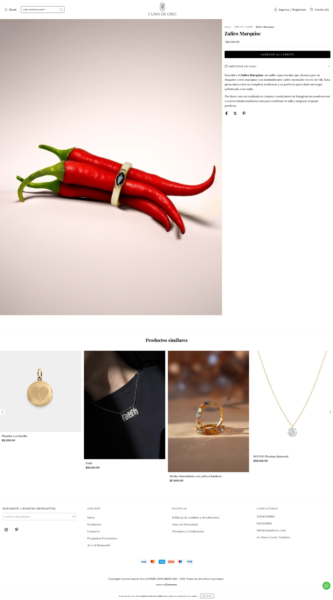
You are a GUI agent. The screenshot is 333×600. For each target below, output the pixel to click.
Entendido (207, 596)
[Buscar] (61, 9)
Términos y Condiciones (188, 531)
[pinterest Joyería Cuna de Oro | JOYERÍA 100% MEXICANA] (16, 529)
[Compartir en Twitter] (235, 113)
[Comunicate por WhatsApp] (326, 586)
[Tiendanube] (166, 585)
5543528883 (264, 523)
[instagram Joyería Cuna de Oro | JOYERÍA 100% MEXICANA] (6, 529)
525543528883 (266, 516)
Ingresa (284, 9)
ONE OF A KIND (243, 26)
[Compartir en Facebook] (227, 113)
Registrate (299, 9)
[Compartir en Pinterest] (244, 113)
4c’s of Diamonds (98, 545)
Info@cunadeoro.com (271, 530)
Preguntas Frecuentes (102, 538)
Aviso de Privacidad (185, 524)
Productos (94, 524)
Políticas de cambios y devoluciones (195, 517)
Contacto (93, 531)
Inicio (228, 26)
